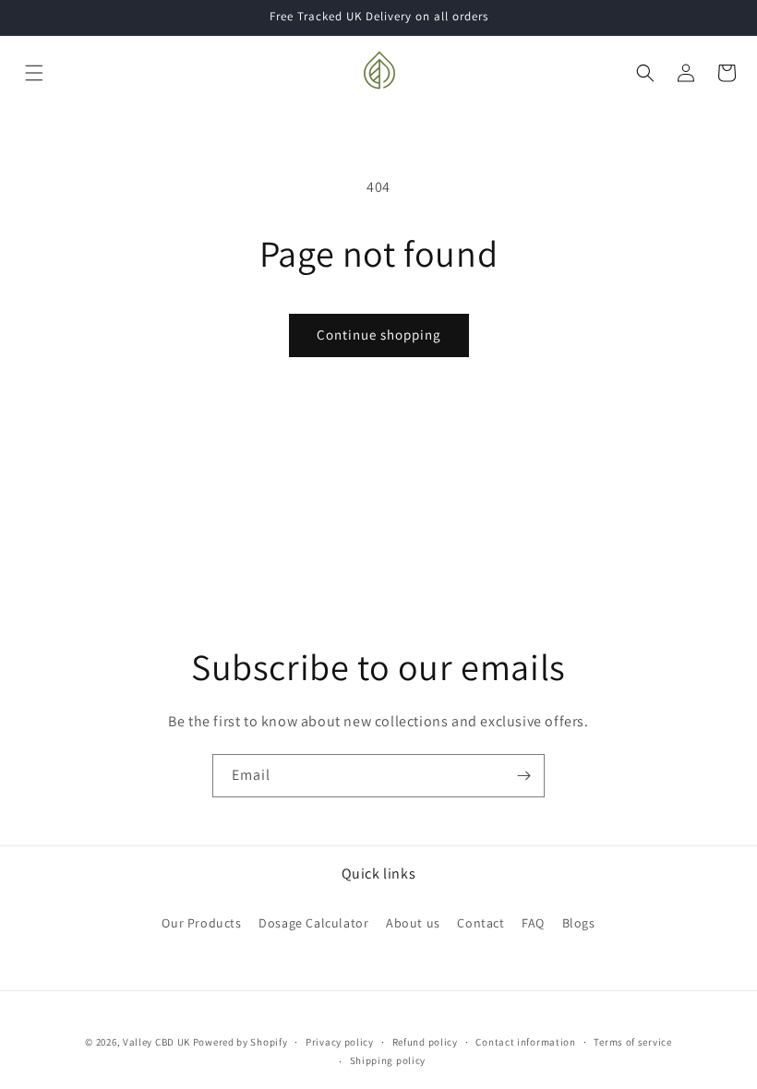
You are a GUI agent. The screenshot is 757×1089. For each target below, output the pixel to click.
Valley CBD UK (156, 1041)
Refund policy (425, 1041)
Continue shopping (379, 334)
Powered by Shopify (240, 1041)
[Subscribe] (523, 775)
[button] (34, 73)
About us (413, 923)
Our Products (201, 923)
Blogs (578, 923)
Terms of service (632, 1041)
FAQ (533, 923)
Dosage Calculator (313, 923)
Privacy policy (340, 1041)
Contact (480, 923)
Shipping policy (388, 1060)
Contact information (525, 1041)
